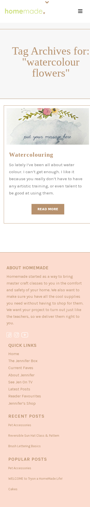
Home (13, 353)
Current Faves (20, 367)
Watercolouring (31, 154)
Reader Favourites (24, 396)
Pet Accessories (19, 425)
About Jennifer (21, 375)
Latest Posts (19, 389)
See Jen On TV (20, 382)
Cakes (13, 489)
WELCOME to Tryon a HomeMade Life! (35, 478)
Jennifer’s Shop (22, 403)
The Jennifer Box (23, 360)
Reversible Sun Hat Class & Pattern (33, 435)
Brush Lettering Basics (24, 446)
